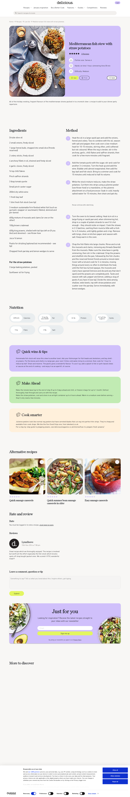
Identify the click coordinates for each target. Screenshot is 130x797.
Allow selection (115, 776)
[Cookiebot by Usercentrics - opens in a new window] (11, 793)
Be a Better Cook (57, 7)
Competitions (92, 7)
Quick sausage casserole (21, 500)
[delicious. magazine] (65, 2)
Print (85, 78)
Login (117, 3)
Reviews (103, 7)
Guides (80, 7)
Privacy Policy (77, 640)
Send (113, 78)
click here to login (46, 525)
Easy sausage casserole (96, 500)
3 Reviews (85, 54)
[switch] (50, 793)
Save (75, 78)
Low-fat (27, 22)
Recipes (26, 7)
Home (11, 22)
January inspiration (40, 7)
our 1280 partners (34, 772)
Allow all (115, 770)
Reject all (115, 781)
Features (70, 7)
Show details (92, 793)
